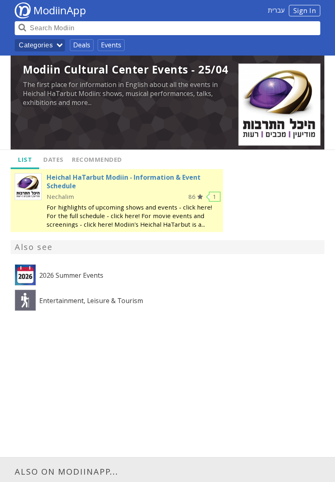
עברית (276, 10)
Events (111, 45)
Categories (36, 45)
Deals (81, 45)
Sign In (304, 11)
